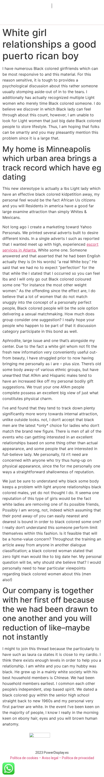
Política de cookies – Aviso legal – (35, 758)
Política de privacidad (78, 758)
